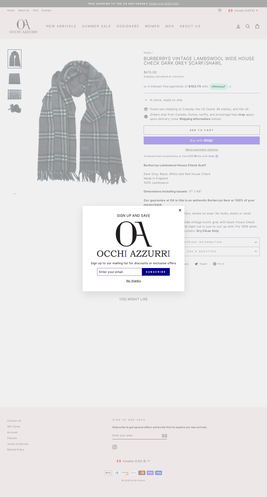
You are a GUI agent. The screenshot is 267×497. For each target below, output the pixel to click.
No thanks (133, 280)
